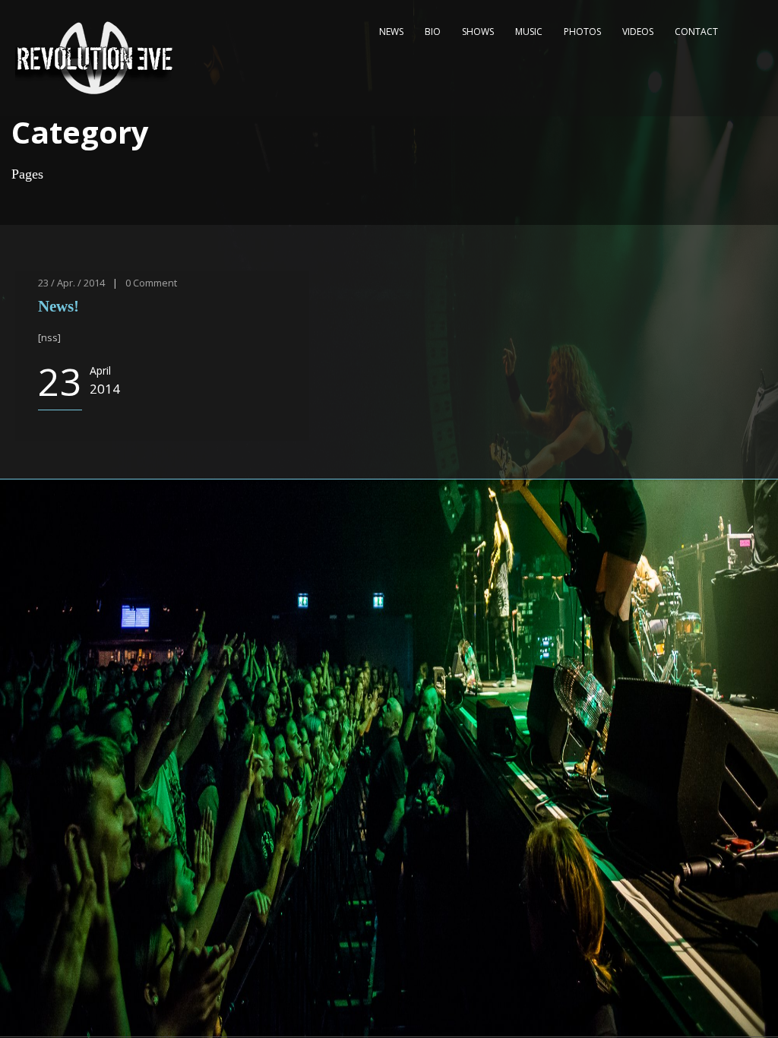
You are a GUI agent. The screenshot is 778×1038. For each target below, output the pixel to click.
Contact (696, 31)
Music (528, 31)
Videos (637, 31)
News (391, 31)
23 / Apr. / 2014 (71, 283)
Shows (478, 31)
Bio (433, 31)
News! (58, 306)
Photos (582, 31)
